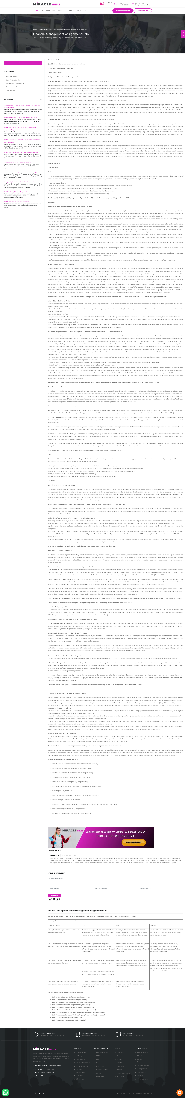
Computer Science (143, 1065)
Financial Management (65, 68)
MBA (97, 1063)
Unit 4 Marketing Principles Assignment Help (17, 192)
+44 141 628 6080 (48, 1069)
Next (57, 60)
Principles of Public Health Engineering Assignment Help (70, 782)
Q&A (43, 1061)
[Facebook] (35, 1093)
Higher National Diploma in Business (72, 64)
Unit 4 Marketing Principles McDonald (125, 382)
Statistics (119, 1063)
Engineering (100, 1066)
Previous (51, 60)
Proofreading (10, 90)
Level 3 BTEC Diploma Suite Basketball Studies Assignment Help (72, 773)
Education (140, 1056)
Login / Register (142, 10)
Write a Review (56, 1066)
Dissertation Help (12, 87)
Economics (120, 1059)
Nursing (98, 1073)
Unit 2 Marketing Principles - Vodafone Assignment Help (20, 117)
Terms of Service (41, 1076)
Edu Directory (80, 1079)
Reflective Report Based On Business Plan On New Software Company (75, 764)
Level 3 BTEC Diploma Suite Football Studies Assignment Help (72, 813)
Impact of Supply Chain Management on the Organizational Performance (75, 795)
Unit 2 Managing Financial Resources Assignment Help (19, 162)
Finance (119, 1056)
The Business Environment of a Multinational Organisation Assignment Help (76, 786)
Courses (71, 10)
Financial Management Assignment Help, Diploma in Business (69, 29)
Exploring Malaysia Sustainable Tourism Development (96, 546)
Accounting (120, 1052)
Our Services (9, 71)
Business (140, 1076)
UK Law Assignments (123, 1073)
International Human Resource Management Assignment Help (72, 768)
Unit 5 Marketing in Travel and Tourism (109, 603)
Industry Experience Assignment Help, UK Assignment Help (21, 152)
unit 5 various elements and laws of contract (114, 297)
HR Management (142, 1079)
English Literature (142, 1052)
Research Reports (82, 1066)
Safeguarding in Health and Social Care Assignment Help (20, 182)
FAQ (183, 34)
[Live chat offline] (179, 1092)
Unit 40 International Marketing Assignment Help (18, 201)
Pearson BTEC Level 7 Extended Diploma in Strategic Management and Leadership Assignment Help (84, 804)
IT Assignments (142, 1069)
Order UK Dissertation (83, 1063)
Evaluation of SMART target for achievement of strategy (20, 172)
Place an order (23, 63)
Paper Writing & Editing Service (17, 83)
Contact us (82, 10)
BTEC (98, 1056)
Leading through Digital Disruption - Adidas (66, 800)
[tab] (23, 71)
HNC (97, 1059)
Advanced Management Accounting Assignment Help (69, 809)
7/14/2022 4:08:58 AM (69, 855)
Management (121, 1066)
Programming (141, 1072)
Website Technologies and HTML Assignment (107, 685)
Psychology (100, 1076)
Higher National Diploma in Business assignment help (102, 916)
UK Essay (79, 1056)
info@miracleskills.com (143, 5)
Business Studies (102, 1070)
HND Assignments (102, 1052)
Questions (79, 1076)
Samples (61, 10)
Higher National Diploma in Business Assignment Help (98, 198)
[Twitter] (39, 1093)
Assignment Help (48, 10)
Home (36, 10)
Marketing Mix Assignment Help (62, 791)
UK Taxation (121, 1076)
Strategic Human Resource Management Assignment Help (71, 777)
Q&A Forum (8, 100)
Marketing (120, 1070)
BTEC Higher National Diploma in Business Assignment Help (78, 450)
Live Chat (108, 3)
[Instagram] (44, 1093)
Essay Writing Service (13, 80)
